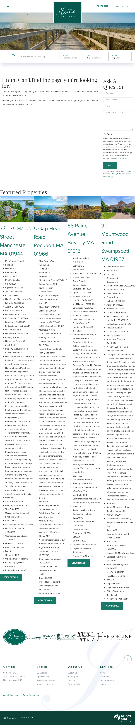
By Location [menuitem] (42, 673)
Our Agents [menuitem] (73, 676)
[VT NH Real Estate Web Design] (123, 718)
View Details (11, 577)
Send (110, 165)
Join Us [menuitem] (71, 680)
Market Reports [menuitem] (107, 680)
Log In (116, 6)
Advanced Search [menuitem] (45, 684)
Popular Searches (94, 58)
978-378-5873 (102, 6)
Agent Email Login (11, 695)
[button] (13, 56)
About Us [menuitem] (72, 673)
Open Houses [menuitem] (43, 676)
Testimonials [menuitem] (74, 684)
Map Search (117, 58)
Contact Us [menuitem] (105, 684)
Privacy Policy (122, 158)
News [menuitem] (102, 673)
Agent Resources (31, 695)
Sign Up (124, 6)
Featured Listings (70, 58)
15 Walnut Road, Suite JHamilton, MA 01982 (14, 678)
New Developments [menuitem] (46, 680)
